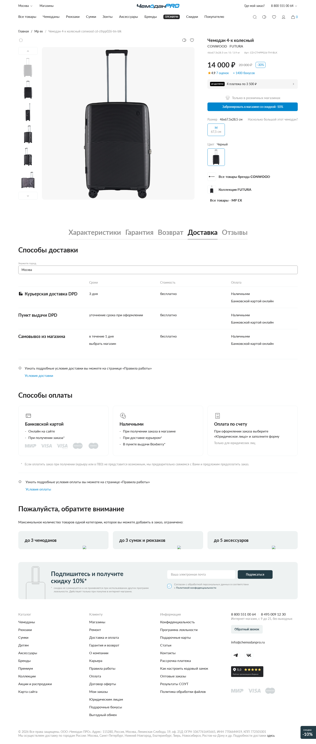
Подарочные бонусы (105, 707)
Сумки (23, 637)
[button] (283, 17)
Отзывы (235, 232)
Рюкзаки (25, 630)
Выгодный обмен (103, 715)
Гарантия (139, 232)
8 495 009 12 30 (273, 614)
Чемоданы (26, 622)
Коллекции (27, 676)
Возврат (170, 232)
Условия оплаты (38, 489)
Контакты (168, 653)
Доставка (203, 232)
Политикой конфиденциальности (196, 587)
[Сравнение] (264, 17)
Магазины (47, 6)
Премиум (25, 668)
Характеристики (95, 232)
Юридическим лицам (106, 699)
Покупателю (214, 16)
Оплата (95, 676)
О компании (98, 653)
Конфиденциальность (177, 622)
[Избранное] (274, 17)
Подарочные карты (175, 637)
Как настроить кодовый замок (184, 668)
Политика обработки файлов (183, 691)
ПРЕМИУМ (171, 16)
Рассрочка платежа (175, 660)
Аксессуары (27, 653)
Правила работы (102, 668)
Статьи (165, 645)
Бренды (24, 660)
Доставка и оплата (104, 637)
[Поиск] (254, 17)
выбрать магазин (102, 343)
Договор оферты (102, 684)
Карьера (95, 660)
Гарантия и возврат (104, 645)
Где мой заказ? (254, 6)
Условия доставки (39, 375)
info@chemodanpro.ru (248, 642)
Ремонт (95, 630)
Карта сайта (27, 691)
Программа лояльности (179, 630)
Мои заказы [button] (98, 691)
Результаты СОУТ (174, 684)
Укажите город (27, 263)
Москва (23, 6)
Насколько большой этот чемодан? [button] (273, 119)
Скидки (192, 16)
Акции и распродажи (35, 684)
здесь (271, 735)
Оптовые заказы (173, 676)
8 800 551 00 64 (243, 614)
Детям (23, 645)
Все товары (27, 16)
